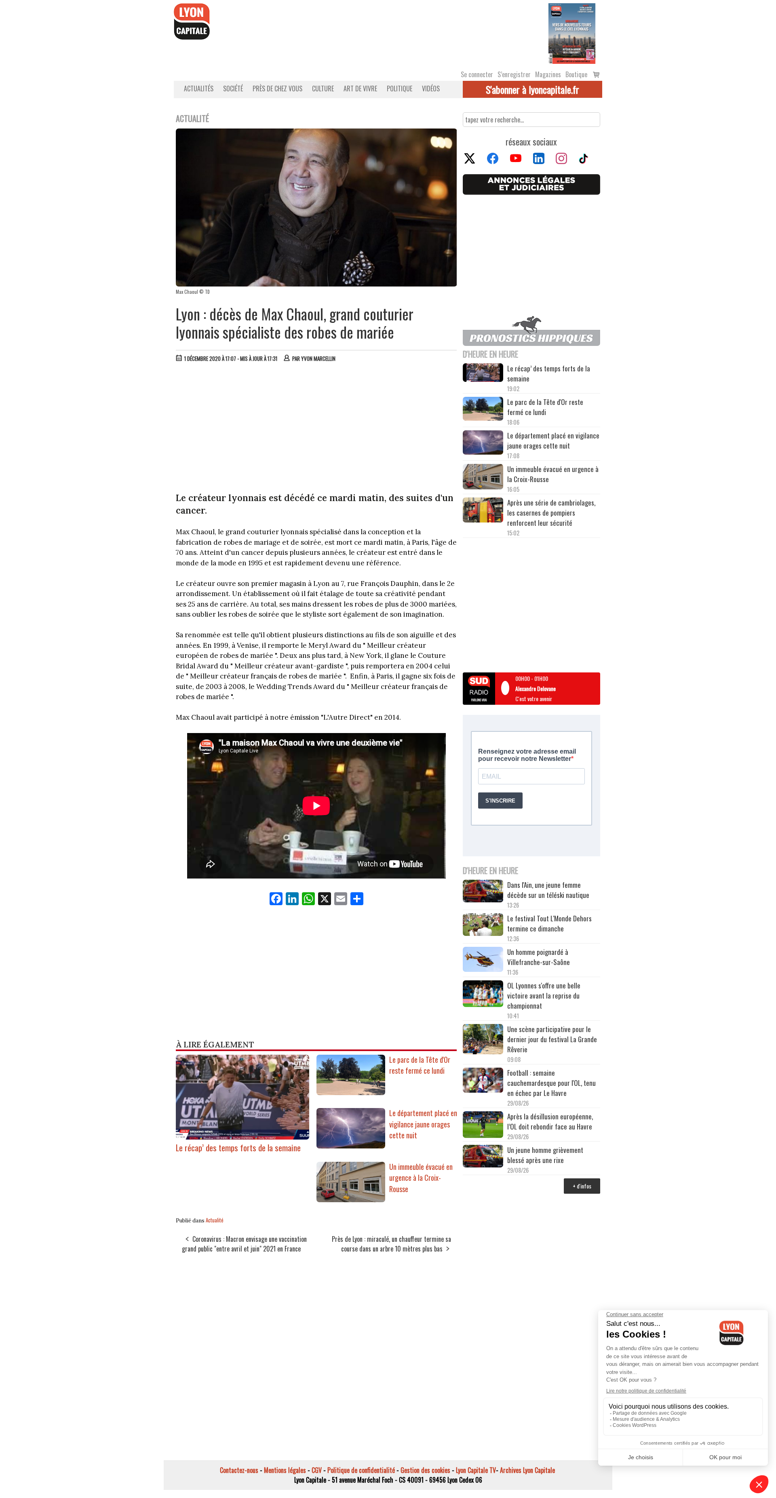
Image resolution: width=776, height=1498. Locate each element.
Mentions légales (285, 1470)
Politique (399, 88)
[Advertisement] (316, 429)
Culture (323, 88)
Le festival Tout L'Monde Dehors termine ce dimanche (549, 923)
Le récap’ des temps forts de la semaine (238, 1147)
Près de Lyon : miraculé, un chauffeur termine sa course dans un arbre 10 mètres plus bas (391, 1244)
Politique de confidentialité (361, 1470)
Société (233, 88)
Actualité (215, 1220)
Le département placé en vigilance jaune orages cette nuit (423, 1124)
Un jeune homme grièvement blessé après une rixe (545, 1155)
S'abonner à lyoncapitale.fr (532, 89)
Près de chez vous (277, 88)
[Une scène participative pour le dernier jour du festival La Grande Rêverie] (483, 1040)
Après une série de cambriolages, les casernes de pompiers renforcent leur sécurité (551, 512)
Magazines (548, 74)
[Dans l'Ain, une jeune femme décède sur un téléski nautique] (483, 892)
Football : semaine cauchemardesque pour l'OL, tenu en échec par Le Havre (551, 1083)
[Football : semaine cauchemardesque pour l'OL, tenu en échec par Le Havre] (483, 1081)
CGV (317, 1470)
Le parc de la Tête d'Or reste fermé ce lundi (419, 1065)
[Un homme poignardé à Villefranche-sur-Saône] (483, 960)
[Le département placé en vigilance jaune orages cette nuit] (350, 1145)
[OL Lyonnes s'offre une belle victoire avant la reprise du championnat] (483, 994)
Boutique (576, 74)
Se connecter (477, 74)
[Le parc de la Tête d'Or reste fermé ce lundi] (350, 1092)
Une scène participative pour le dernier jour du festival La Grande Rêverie (552, 1039)
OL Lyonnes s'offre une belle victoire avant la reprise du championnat (543, 995)
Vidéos (431, 88)
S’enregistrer (514, 74)
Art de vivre (360, 88)
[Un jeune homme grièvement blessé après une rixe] (483, 1157)
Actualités (198, 88)
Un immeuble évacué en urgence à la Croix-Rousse (421, 1177)
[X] (324, 899)
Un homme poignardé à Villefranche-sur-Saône (538, 957)
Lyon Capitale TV (476, 1470)
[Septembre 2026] (572, 33)
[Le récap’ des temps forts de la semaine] (242, 1136)
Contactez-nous (239, 1470)
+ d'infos (582, 1186)
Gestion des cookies (425, 1470)
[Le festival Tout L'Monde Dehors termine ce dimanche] (483, 925)
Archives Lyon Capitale (527, 1470)
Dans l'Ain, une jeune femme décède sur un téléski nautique (548, 890)
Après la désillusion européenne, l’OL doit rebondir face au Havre (550, 1121)
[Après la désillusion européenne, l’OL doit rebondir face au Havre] (483, 1125)
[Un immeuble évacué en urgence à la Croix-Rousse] (350, 1199)
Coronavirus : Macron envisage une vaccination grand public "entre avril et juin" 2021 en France (244, 1244)
